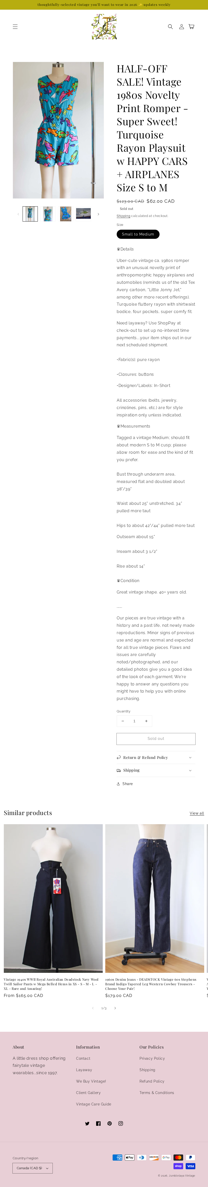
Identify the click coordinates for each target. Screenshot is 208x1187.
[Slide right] (98, 214)
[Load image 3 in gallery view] (65, 214)
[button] (15, 26)
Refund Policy (152, 1081)
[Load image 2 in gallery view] (48, 214)
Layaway (84, 1070)
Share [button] (128, 784)
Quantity (123, 711)
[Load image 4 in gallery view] (83, 214)
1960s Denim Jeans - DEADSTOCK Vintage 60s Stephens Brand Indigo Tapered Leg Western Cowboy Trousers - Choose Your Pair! (151, 984)
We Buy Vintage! (91, 1081)
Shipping (123, 216)
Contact (83, 1058)
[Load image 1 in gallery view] (30, 214)
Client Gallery (88, 1093)
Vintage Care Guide (93, 1104)
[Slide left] (18, 214)
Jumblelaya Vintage (182, 1175)
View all (197, 813)
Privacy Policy (152, 1058)
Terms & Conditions (157, 1093)
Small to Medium (138, 234)
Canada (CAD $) (29, 1168)
